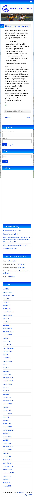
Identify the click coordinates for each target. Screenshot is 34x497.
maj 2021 (6, 368)
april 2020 (6, 394)
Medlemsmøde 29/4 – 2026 (12, 231)
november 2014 (8, 466)
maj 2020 (6, 391)
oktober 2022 (7, 351)
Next (28, 118)
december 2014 (8, 463)
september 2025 (8, 295)
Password (5, 138)
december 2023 (8, 332)
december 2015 (8, 447)
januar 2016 (7, 443)
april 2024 (6, 325)
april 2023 (6, 338)
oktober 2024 (7, 315)
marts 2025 (7, 309)
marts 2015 (7, 456)
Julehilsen (12, 276)
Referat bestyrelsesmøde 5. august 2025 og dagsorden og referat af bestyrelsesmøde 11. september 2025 (17, 240)
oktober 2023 (7, 335)
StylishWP (28, 495)
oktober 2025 (7, 292)
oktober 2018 (7, 414)
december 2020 (8, 377)
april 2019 (6, 407)
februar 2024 (7, 328)
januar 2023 (7, 345)
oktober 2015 (7, 450)
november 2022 (8, 348)
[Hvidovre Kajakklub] (17, 9)
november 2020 (8, 381)
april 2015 (6, 453)
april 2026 (6, 289)
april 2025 (6, 305)
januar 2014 (7, 486)
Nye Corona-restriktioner (17, 26)
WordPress (20, 492)
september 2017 (8, 430)
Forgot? (10, 145)
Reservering (12, 261)
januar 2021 (7, 374)
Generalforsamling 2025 (10, 234)
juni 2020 (6, 387)
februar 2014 (7, 483)
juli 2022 (6, 355)
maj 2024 (6, 322)
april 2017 (6, 433)
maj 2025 (6, 302)
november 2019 (8, 400)
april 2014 (6, 479)
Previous (8, 118)
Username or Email (8, 132)
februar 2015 (7, 460)
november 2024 (8, 312)
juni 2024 (6, 318)
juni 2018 (6, 417)
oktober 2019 (7, 404)
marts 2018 (7, 424)
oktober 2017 (7, 427)
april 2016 (6, 440)
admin (22, 111)
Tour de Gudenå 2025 (10, 248)
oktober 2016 (7, 437)
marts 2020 (7, 397)
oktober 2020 (7, 384)
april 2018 (6, 420)
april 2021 (6, 371)
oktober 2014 (7, 469)
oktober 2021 (7, 361)
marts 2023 (7, 341)
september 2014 (8, 473)
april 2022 (6, 358)
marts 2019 (7, 410)
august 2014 (7, 476)
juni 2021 (6, 364)
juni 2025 (6, 299)
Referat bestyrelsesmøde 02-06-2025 (15, 245)
